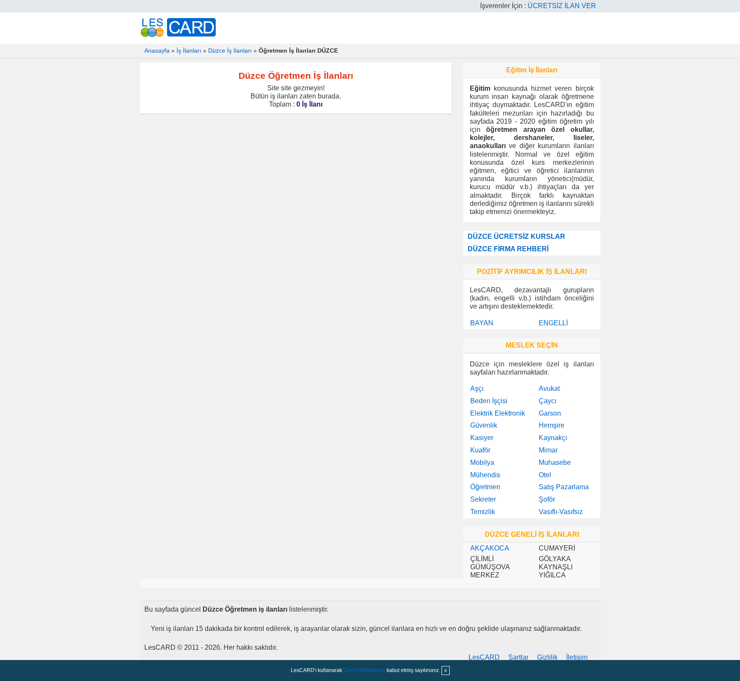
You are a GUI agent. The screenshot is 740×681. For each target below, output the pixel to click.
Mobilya (482, 462)
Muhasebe (555, 462)
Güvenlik (483, 425)
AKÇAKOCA (489, 548)
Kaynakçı (553, 437)
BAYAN (481, 323)
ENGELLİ (553, 323)
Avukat (549, 388)
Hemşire (551, 425)
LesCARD (484, 657)
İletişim (577, 657)
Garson (550, 413)
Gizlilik (547, 657)
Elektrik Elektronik (497, 413)
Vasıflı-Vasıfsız (561, 511)
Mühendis (485, 475)
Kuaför (480, 450)
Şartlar (518, 657)
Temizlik (482, 511)
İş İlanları (188, 50)
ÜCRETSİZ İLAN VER (562, 5)
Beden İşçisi (488, 400)
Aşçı (476, 388)
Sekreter (483, 499)
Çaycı (547, 400)
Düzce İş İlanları (230, 50)
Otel (545, 475)
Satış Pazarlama (564, 487)
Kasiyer (481, 437)
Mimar (548, 450)
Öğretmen (485, 487)
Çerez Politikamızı (364, 670)
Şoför (547, 499)
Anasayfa (157, 50)
